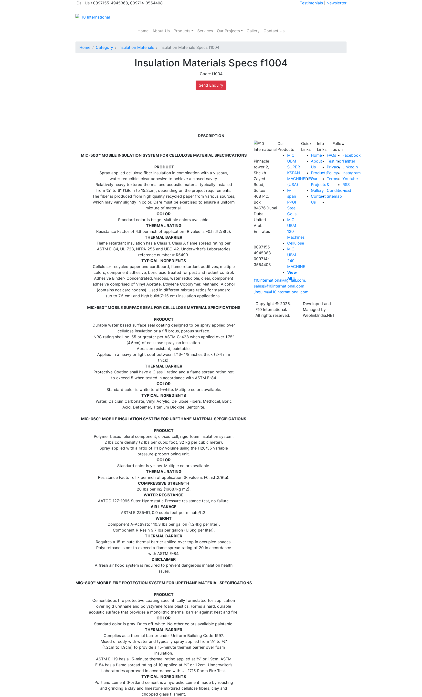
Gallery (253, 30)
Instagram (351, 172)
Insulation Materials (136, 47)
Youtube (350, 178)
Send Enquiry (211, 85)
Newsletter (337, 2)
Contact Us (274, 30)
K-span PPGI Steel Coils (291, 202)
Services (205, 30)
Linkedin (350, 166)
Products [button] (182, 30)
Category (104, 47)
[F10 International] (92, 16)
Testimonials (311, 2)
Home (142, 30)
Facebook (351, 155)
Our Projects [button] (228, 30)
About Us (161, 30)
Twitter (348, 161)
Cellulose (295, 243)
